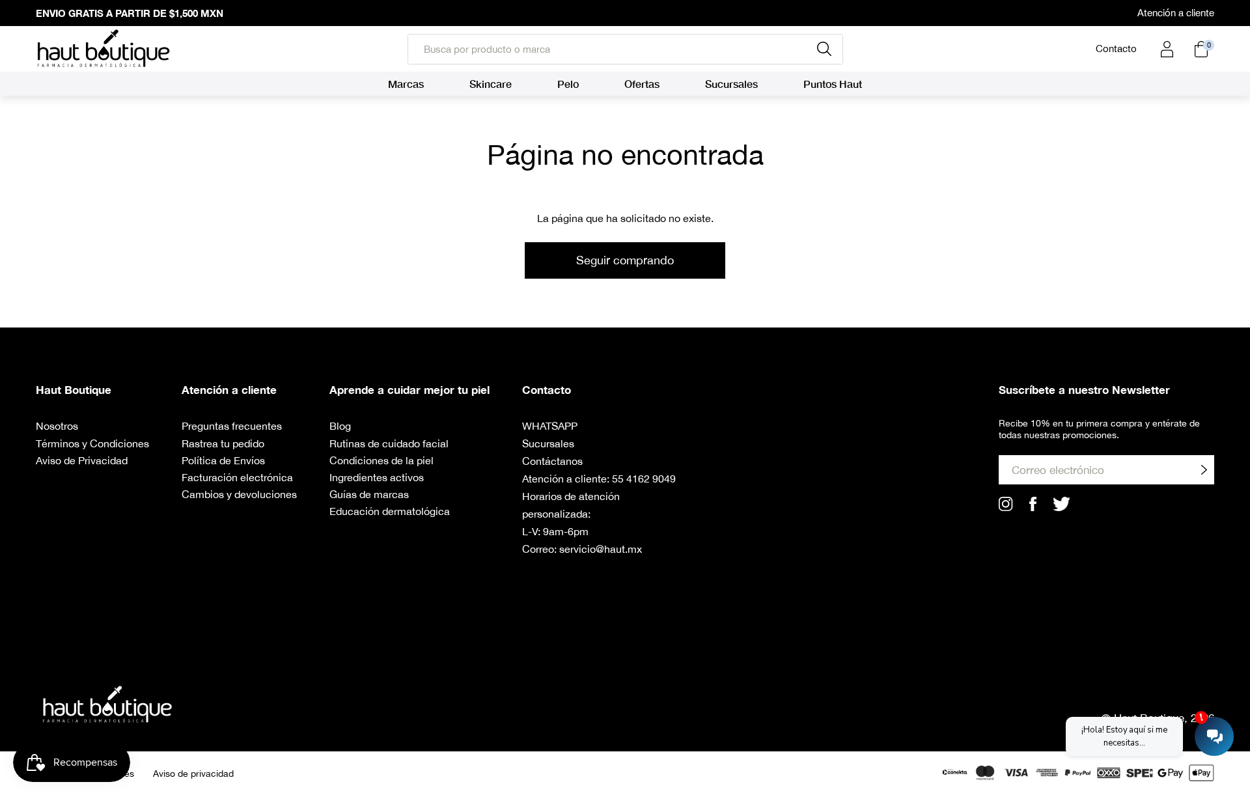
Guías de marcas (369, 494)
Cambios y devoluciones (239, 494)
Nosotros (57, 426)
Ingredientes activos (376, 477)
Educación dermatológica (389, 511)
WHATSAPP (549, 426)
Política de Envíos (223, 460)
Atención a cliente (1175, 12)
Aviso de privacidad (193, 773)
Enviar (1204, 470)
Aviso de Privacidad (82, 460)
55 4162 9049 (644, 478)
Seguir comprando (625, 260)
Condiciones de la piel (381, 460)
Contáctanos (552, 461)
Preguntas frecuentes (232, 426)
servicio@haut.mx (600, 549)
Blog (340, 426)
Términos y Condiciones (92, 443)
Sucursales (548, 443)
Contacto (1116, 48)
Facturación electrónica (237, 477)
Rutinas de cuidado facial (389, 443)
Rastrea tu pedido (223, 443)
